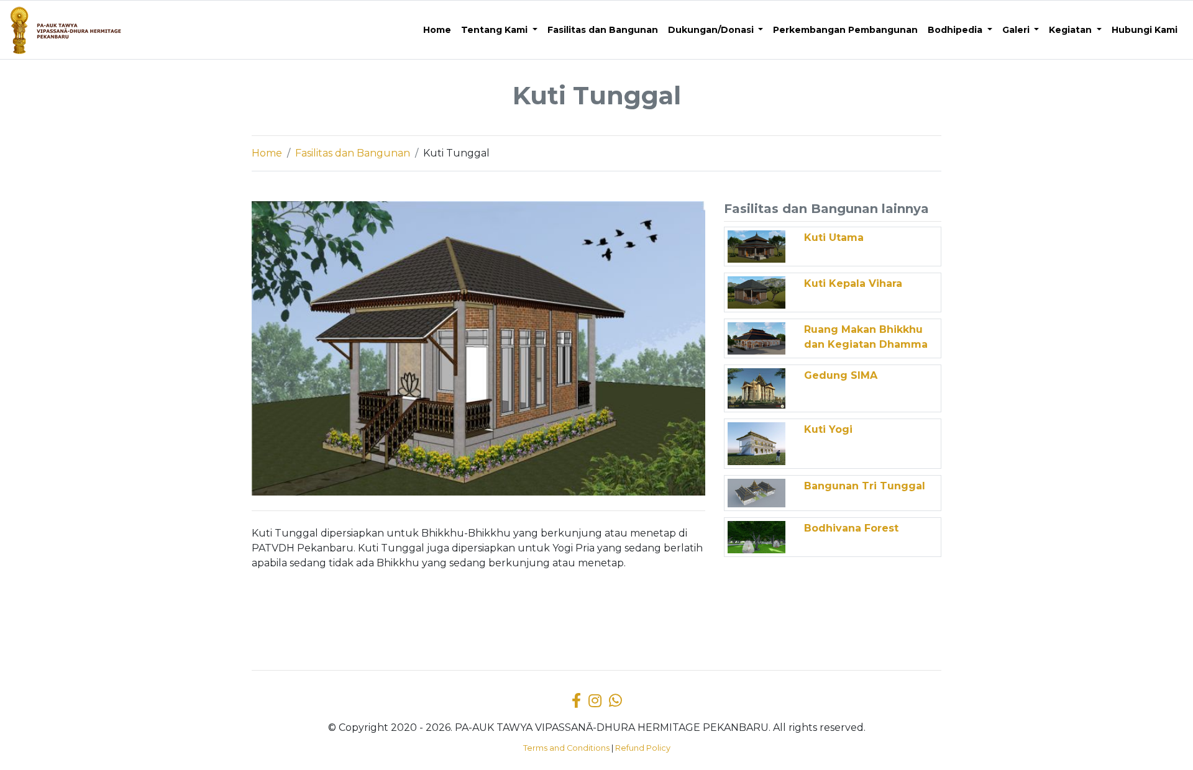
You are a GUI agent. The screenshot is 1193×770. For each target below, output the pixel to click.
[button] (499, 30)
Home (267, 153)
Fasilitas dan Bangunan (352, 153)
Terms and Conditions (566, 748)
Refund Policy (642, 748)
